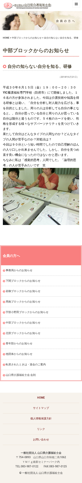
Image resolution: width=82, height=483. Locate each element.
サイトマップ (41, 407)
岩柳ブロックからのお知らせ (23, 291)
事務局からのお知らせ (19, 270)
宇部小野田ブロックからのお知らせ (27, 312)
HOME (6, 37)
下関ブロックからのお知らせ (23, 280)
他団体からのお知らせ (19, 353)
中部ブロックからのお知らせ (27, 37)
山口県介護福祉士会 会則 (21, 374)
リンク (41, 428)
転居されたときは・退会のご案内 (26, 364)
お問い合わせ (41, 439)
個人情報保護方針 (41, 418)
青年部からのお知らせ (19, 343)
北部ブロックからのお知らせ (23, 333)
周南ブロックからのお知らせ (23, 301)
